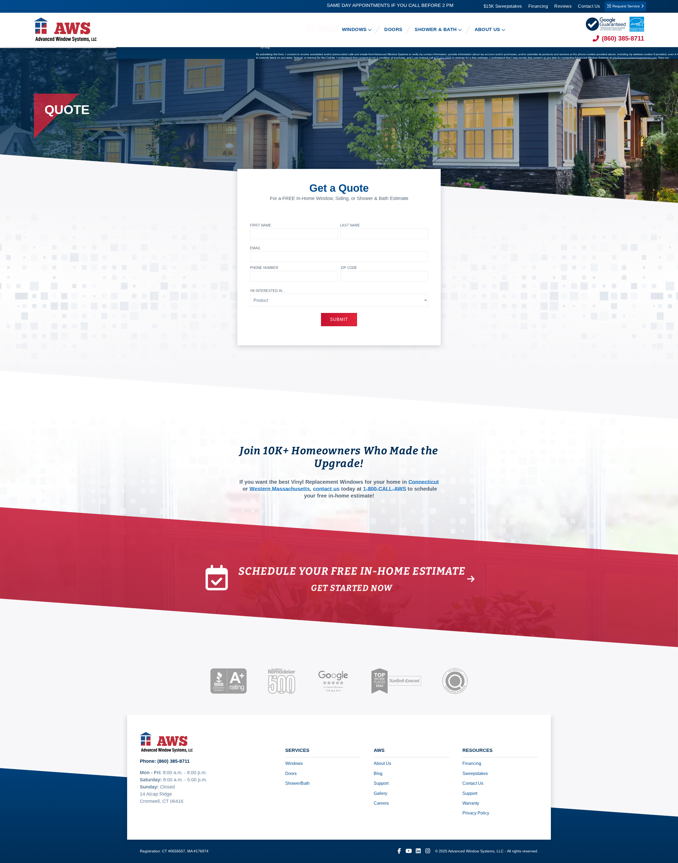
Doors (291, 773)
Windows (294, 763)
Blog (378, 773)
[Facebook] (399, 851)
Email (255, 248)
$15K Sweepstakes (503, 6)
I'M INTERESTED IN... (267, 291)
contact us (326, 489)
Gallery (380, 793)
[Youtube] (408, 851)
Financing (538, 6)
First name (260, 225)
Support (381, 783)
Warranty (470, 803)
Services (297, 750)
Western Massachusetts (279, 489)
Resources (477, 750)
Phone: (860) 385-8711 (165, 761)
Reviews (563, 6)
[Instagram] (428, 851)
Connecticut (423, 482)
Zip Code (349, 268)
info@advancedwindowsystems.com (635, 58)
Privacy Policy (475, 813)
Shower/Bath (297, 783)
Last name (350, 225)
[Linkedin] (418, 851)
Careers (381, 803)
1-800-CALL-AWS (384, 489)
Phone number (264, 268)
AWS (379, 750)
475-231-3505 (442, 58)
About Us (382, 763)
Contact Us (589, 6)
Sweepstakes (475, 773)
